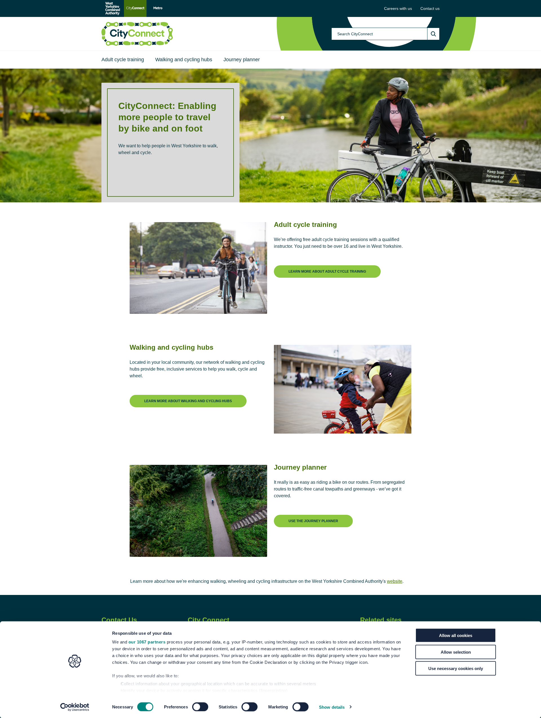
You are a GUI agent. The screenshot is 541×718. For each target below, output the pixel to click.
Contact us (430, 8)
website (394, 581)
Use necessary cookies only (455, 668)
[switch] (200, 706)
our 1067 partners (147, 642)
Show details (332, 706)
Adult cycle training (122, 59)
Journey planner (241, 59)
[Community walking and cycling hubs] (188, 396)
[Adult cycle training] (327, 266)
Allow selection (456, 651)
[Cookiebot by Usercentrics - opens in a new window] (74, 707)
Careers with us (398, 8)
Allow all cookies (455, 635)
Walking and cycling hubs (183, 59)
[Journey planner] (313, 516)
